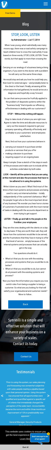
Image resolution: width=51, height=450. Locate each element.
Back (25, 304)
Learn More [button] (25, 439)
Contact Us (26, 356)
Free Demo (10, 13)
